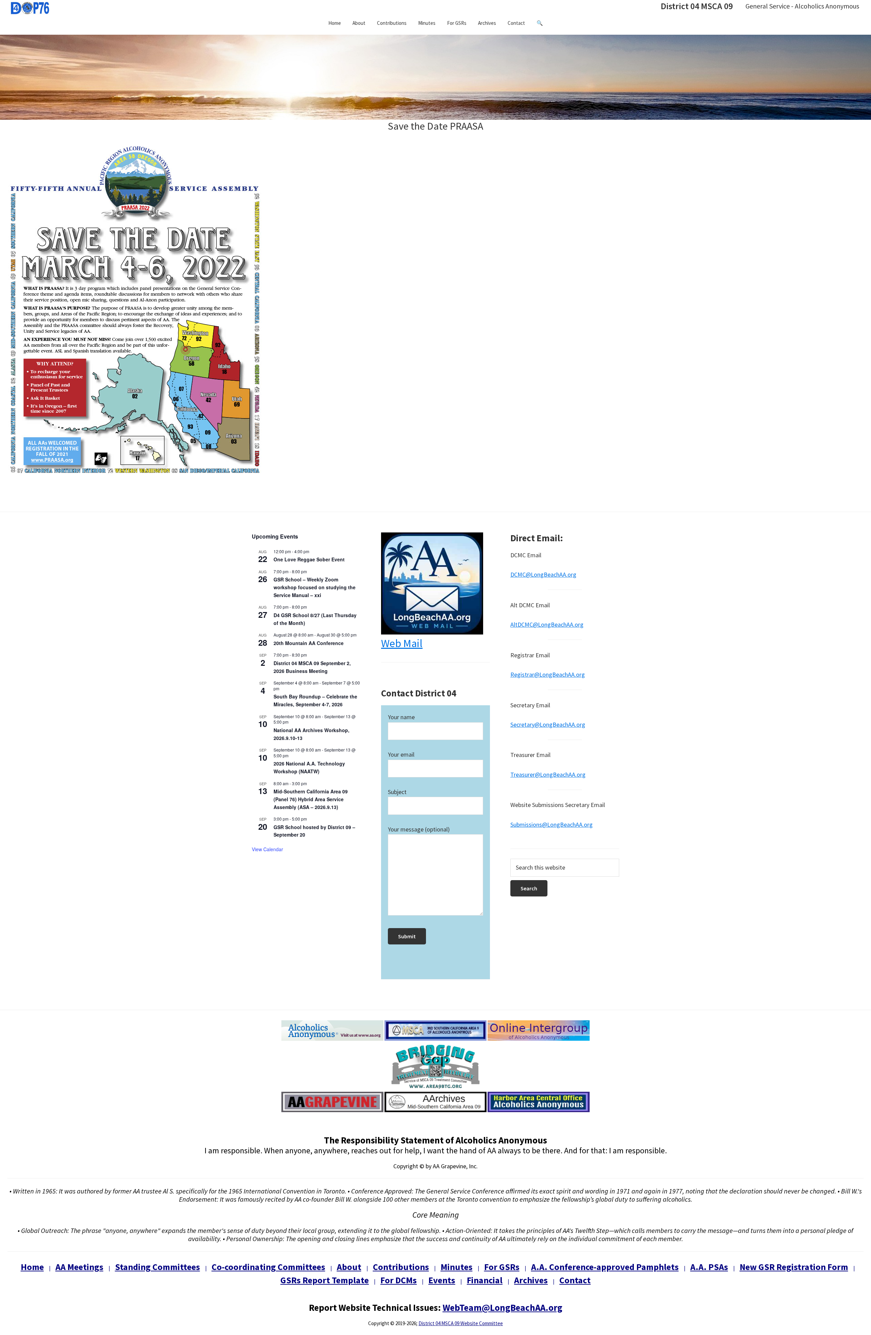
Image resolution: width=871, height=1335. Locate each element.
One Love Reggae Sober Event (309, 559)
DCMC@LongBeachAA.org (543, 574)
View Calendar (267, 849)
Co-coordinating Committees (268, 1266)
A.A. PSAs (709, 1266)
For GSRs (502, 1266)
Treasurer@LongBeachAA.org (548, 774)
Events (441, 1280)
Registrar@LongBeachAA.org (547, 674)
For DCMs (398, 1280)
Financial (485, 1280)
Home (32, 1266)
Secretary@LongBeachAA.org (547, 724)
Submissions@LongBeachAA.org (551, 824)
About (349, 1266)
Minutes (457, 1266)
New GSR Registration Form (794, 1266)
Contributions (401, 1266)
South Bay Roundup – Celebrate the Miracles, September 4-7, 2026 (315, 700)
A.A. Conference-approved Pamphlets (605, 1266)
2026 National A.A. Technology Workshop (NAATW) (309, 767)
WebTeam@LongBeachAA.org (502, 1307)
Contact (575, 1280)
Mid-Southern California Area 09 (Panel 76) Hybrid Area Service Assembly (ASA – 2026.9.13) (311, 799)
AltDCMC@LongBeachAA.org (547, 624)
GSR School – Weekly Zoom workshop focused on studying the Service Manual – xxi (315, 587)
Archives (531, 1280)
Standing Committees (157, 1266)
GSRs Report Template (324, 1280)
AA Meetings (79, 1266)
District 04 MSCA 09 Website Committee (460, 1323)
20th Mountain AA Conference (309, 643)
